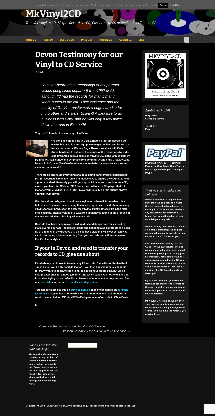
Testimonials (105, 40)
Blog (141, 40)
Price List (86, 40)
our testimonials (80, 289)
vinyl (40, 72)
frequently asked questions (82, 282)
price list (45, 282)
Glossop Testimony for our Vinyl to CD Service (95, 331)
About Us (48, 40)
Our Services (67, 40)
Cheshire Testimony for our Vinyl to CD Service (70, 326)
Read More (175, 5)
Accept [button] (163, 5)
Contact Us (125, 40)
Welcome (31, 40)
